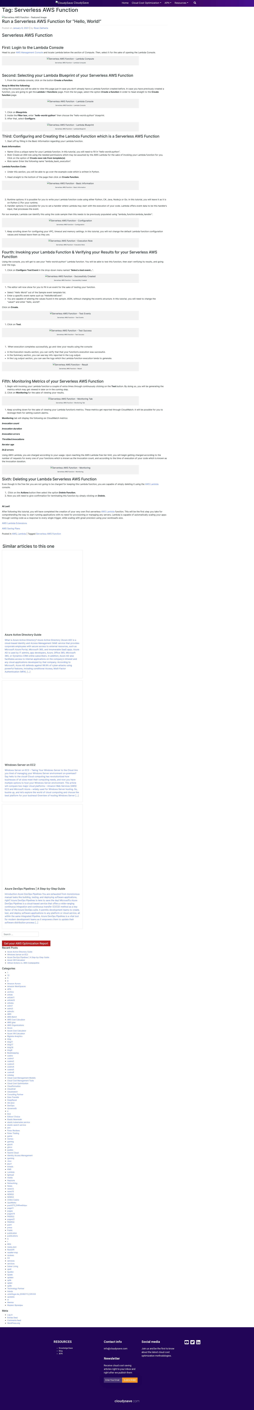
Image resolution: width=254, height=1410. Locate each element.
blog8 (9, 1050)
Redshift (10, 1250)
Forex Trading (13, 1133)
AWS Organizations (15, 1025)
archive (10, 992)
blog (9, 1039)
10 (8, 975)
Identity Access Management (20, 1155)
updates (10, 1297)
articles (10, 1003)
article (10, 995)
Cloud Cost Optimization (145, 2)
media (10, 1177)
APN (167, 2)
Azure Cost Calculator (16, 1031)
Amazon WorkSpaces (16, 986)
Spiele (10, 1275)
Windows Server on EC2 (17, 954)
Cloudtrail (11, 1089)
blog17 (10, 1044)
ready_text (11, 1247)
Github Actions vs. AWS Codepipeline (23, 963)
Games (10, 1139)
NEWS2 (10, 1194)
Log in (10, 1315)
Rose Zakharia (41, 28)
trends (10, 1291)
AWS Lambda (151, 484)
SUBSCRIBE (130, 1380)
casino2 (10, 1061)
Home (125, 2)
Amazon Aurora (14, 983)
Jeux (9, 1161)
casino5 (10, 1069)
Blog (61, 1351)
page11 (10, 1208)
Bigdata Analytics (14, 1036)
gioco (9, 1147)
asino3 (10, 1008)
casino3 (10, 1064)
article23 (11, 1000)
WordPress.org (13, 1323)
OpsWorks (11, 1202)
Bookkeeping (13, 1053)
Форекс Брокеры (15, 1305)
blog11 (10, 1042)
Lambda (22, 533)
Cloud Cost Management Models (21, 1078)
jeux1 (9, 1164)
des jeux (11, 1103)
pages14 (11, 1214)
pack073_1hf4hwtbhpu (17, 1205)
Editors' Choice (13, 1116)
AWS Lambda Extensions (14, 523)
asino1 (10, 1006)
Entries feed (12, 1317)
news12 (10, 1189)
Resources (180, 2)
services (10, 1261)
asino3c (10, 1011)
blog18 (10, 1047)
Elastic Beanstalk (14, 1119)
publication (12, 1233)
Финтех (10, 1302)
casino (10, 1055)
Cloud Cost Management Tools (20, 1080)
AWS (14, 533)
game (9, 1136)
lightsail (10, 1175)
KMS (9, 1169)
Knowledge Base (66, 1348)
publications (12, 1236)
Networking (12, 1183)
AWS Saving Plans (11, 528)
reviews (10, 1255)
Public (10, 1230)
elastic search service (16, 1125)
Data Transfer (13, 1097)
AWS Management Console (29, 52)
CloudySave (81, 2)
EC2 (9, 1114)
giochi (9, 1144)
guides (10, 1150)
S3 (8, 1258)
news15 (10, 1191)
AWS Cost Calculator (16, 1019)
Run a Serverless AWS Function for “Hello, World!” (51, 21)
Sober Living (12, 1266)
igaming (10, 1158)
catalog (10, 1075)
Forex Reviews (13, 1130)
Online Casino (13, 1200)
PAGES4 (10, 1222)
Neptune (11, 1180)
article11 (10, 997)
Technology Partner (15, 1288)
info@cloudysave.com (115, 1348)
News (9, 1186)
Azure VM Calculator (16, 960)
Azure (9, 1028)
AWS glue (11, 1022)
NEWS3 (10, 1197)
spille (9, 1286)
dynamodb (12, 1108)
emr (9, 1128)
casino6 (10, 1072)
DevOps (10, 1105)
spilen (9, 1283)
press (9, 1227)
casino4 (10, 1067)
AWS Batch (12, 1017)
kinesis (10, 1166)
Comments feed (14, 1320)
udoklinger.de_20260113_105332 (21, 1294)
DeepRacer (12, 1100)
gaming (10, 1141)
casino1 (10, 1058)
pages (10, 1211)
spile (9, 1280)
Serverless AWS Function (48, 533)
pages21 (11, 1219)
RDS (9, 1244)
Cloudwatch (12, 1092)
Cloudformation (14, 1086)
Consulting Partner (15, 1094)
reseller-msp (12, 1252)
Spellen (10, 1272)
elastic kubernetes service (18, 1122)
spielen (10, 1277)
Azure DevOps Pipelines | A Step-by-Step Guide (28, 957)
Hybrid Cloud (13, 1153)
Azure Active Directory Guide (19, 952)
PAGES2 (10, 1216)
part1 (9, 1225)
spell (9, 1269)
